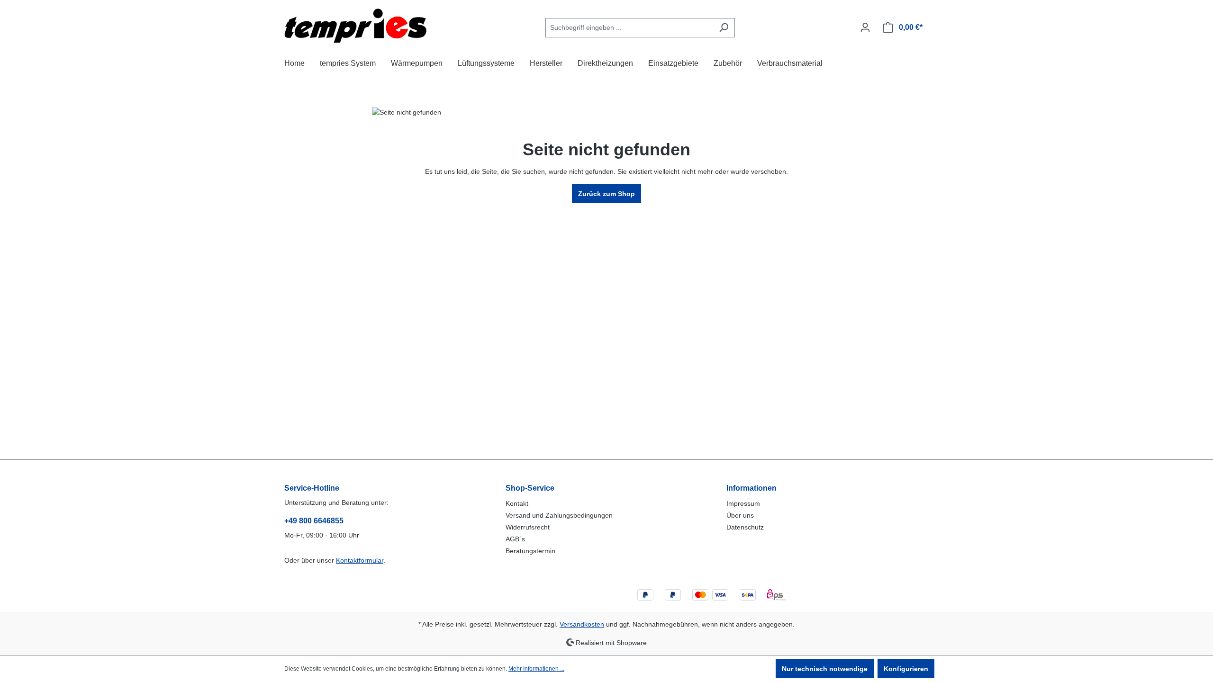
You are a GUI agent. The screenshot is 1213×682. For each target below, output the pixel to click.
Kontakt (517, 503)
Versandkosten (582, 624)
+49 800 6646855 (314, 521)
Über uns (740, 515)
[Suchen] (724, 27)
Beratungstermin (530, 551)
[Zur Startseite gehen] (355, 26)
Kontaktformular (359, 560)
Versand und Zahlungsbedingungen (559, 515)
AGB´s (515, 539)
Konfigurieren (906, 669)
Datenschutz (745, 527)
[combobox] (629, 27)
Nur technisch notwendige (825, 669)
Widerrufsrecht (528, 527)
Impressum (743, 503)
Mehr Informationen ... (536, 668)
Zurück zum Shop (606, 193)
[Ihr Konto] (865, 27)
